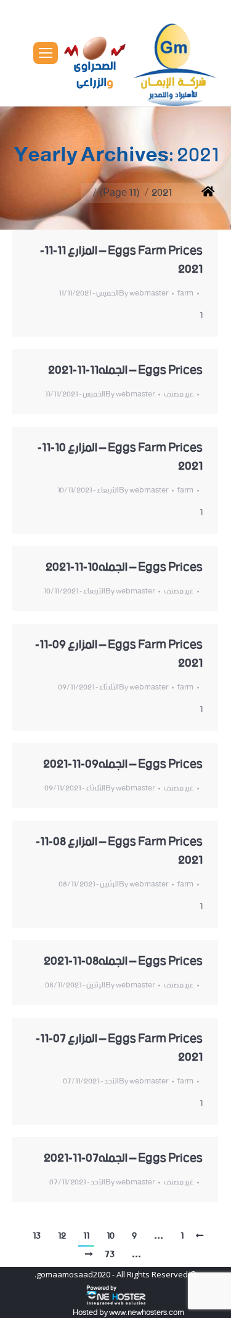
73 (110, 1254)
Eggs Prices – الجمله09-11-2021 (123, 764)
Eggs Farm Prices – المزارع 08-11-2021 (119, 851)
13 (37, 1236)
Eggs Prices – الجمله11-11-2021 (125, 370)
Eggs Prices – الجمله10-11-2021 (124, 567)
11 (86, 1236)
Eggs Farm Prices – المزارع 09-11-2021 (119, 654)
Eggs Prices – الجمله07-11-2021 (123, 1158)
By (143, 293)
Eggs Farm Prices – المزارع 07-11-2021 (119, 1048)
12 (62, 1236)
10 (111, 1236)
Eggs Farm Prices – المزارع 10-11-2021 (120, 457)
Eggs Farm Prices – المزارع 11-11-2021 (121, 260)
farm (185, 293)
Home (199, 193)
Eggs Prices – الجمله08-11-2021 (123, 961)
